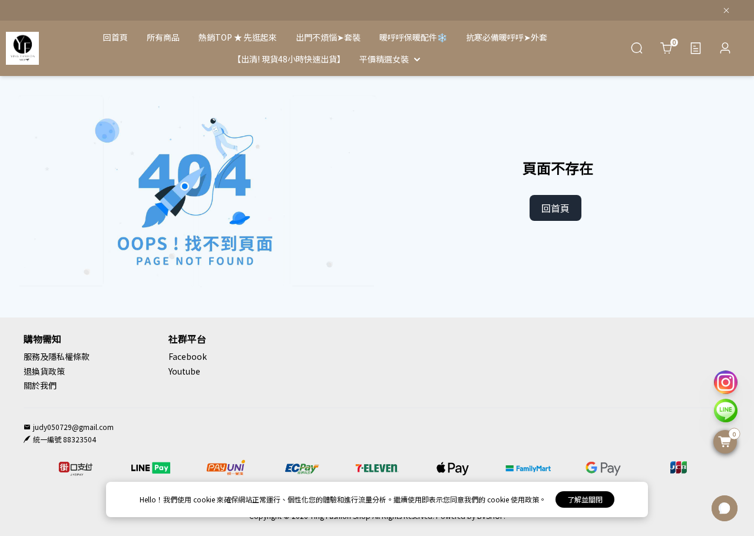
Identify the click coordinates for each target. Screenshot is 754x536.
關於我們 (40, 385)
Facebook (187, 356)
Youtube (184, 371)
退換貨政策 (44, 371)
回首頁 (555, 208)
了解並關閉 (585, 499)
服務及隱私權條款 (57, 356)
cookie (205, 499)
